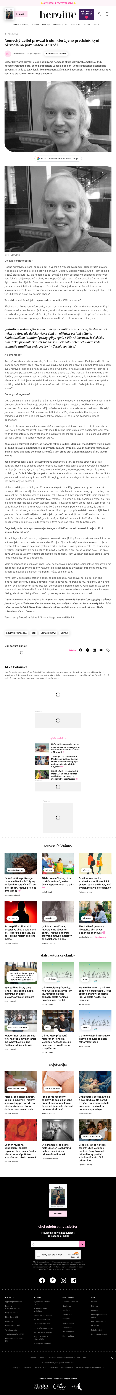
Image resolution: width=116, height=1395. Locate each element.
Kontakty (94, 1310)
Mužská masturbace (42, 1320)
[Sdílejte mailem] (101, 650)
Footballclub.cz (67, 1367)
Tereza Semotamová (50, 1159)
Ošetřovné (9, 1321)
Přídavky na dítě (11, 1317)
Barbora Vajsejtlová (12, 895)
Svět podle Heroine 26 (86, 12)
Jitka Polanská (16, 667)
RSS (84, 1358)
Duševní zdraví (68, 1332)
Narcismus (67, 1306)
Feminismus (67, 1315)
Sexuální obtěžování (70, 1302)
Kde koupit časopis (98, 1321)
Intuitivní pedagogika (56, 54)
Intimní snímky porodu (43, 1315)
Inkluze (86, 1028)
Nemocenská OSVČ (12, 1326)
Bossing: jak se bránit (42, 1343)
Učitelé (64, 633)
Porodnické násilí (16, 1089)
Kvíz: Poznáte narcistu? (43, 1332)
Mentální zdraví (48, 633)
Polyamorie (67, 1327)
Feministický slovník (99, 1334)
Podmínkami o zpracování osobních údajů (66, 1267)
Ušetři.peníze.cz (40, 1367)
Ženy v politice (68, 1336)
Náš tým (94, 1306)
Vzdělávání (50, 979)
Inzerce (94, 1302)
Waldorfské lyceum (17, 1028)
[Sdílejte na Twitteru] (87, 650)
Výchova (87, 918)
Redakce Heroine (85, 892)
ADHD (85, 979)
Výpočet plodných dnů (14, 1302)
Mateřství (50, 918)
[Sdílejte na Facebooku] (80, 650)
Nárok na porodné (12, 1313)
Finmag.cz (17, 1367)
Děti (33, 633)
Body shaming (68, 1323)
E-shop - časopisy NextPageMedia (89, 1367)
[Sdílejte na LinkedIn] (94, 650)
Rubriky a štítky (97, 1330)
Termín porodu (11, 1330)
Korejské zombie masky (43, 1328)
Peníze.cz (27, 1367)
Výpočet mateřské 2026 (14, 1334)
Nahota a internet (91, 1137)
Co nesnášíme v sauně (42, 1324)
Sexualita (13, 918)
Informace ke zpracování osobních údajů (64, 1358)
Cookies (33, 1358)
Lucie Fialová (47, 892)
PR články (95, 1326)
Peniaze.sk (54, 1367)
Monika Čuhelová (85, 937)
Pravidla (42, 1358)
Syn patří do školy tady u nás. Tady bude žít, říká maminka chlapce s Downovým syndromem (22, 976)
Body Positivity (52, 1089)
